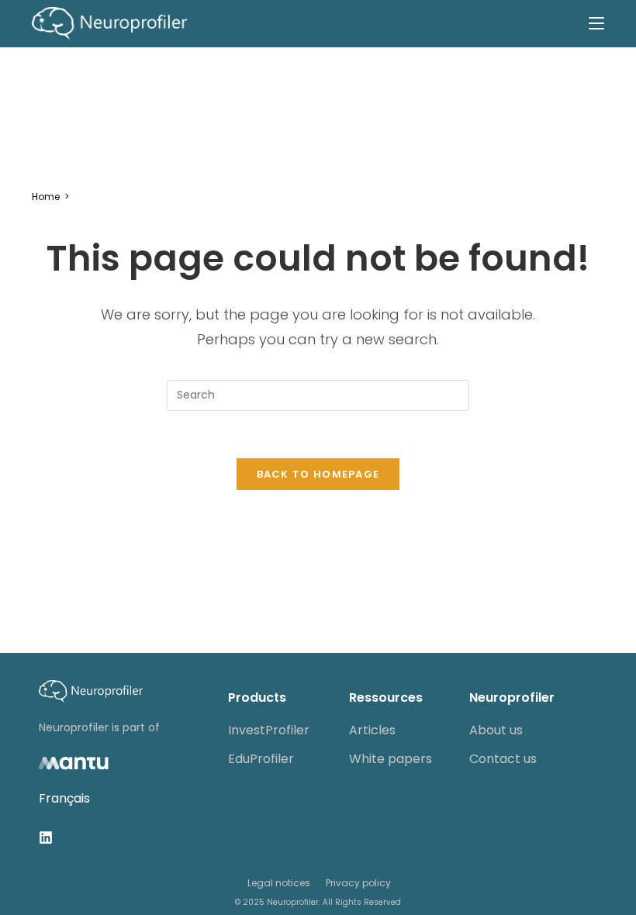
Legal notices (278, 882)
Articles (372, 730)
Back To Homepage (318, 474)
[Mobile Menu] (596, 23)
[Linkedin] (46, 837)
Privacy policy (358, 882)
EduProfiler (261, 759)
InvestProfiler (268, 730)
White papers (390, 759)
